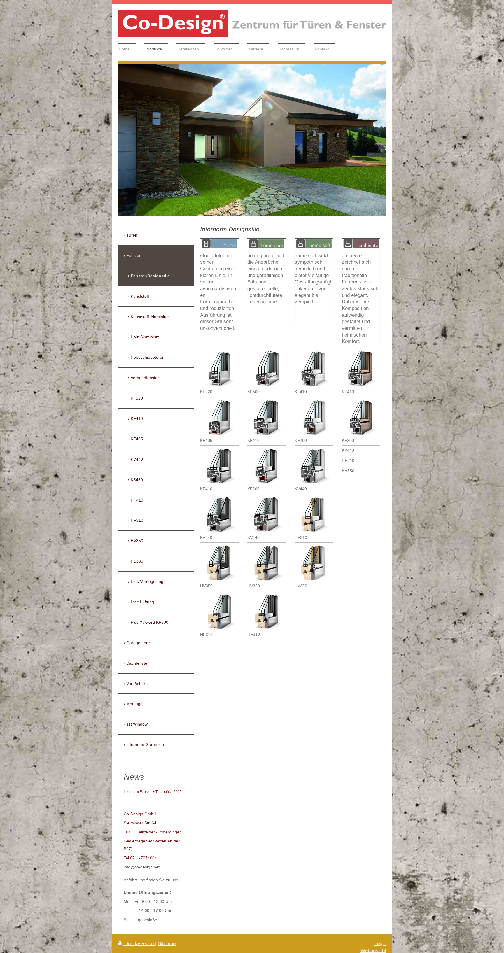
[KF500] (266, 369)
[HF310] (219, 612)
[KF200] (266, 466)
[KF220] (219, 369)
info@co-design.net (142, 867)
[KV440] (219, 515)
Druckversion (139, 943)
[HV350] (219, 563)
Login (380, 943)
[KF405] (219, 418)
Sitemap (167, 943)
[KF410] (219, 466)
